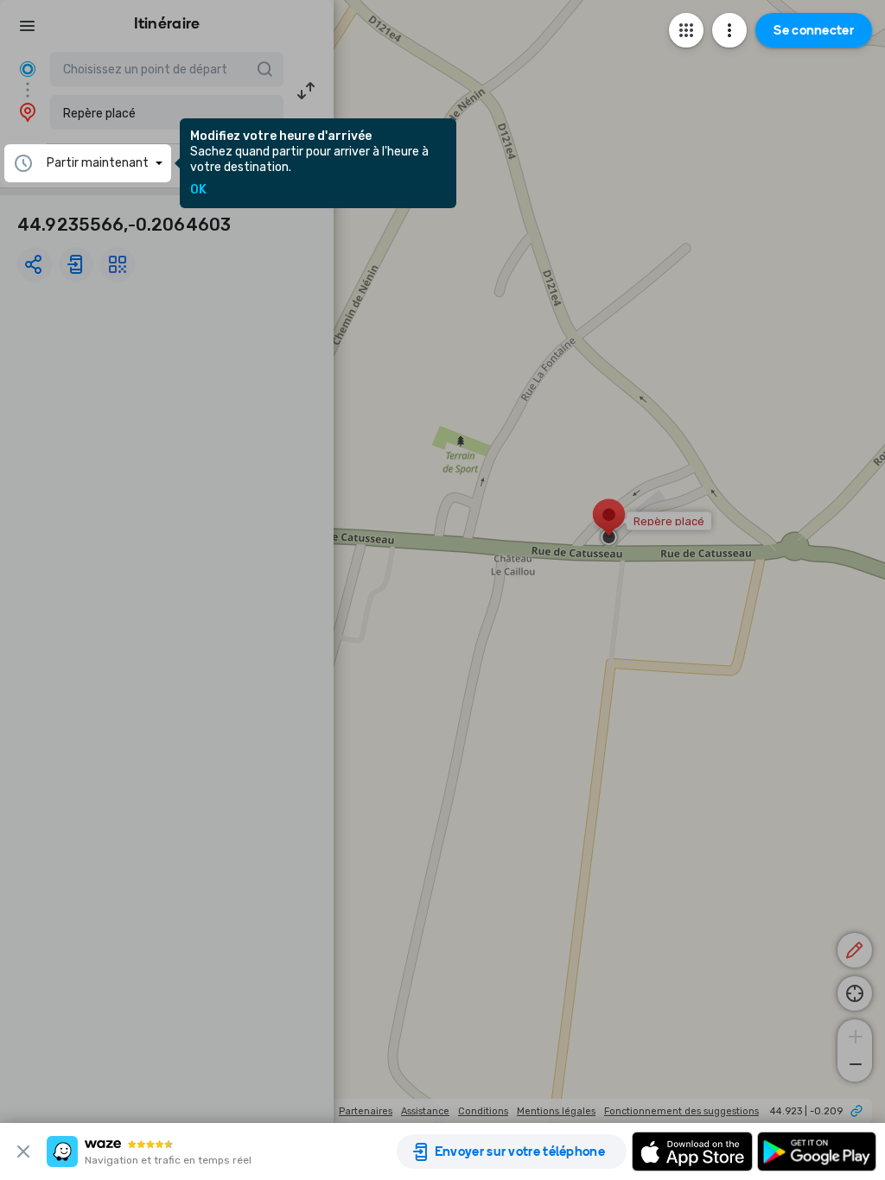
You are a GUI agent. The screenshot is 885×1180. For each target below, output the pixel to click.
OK (198, 190)
